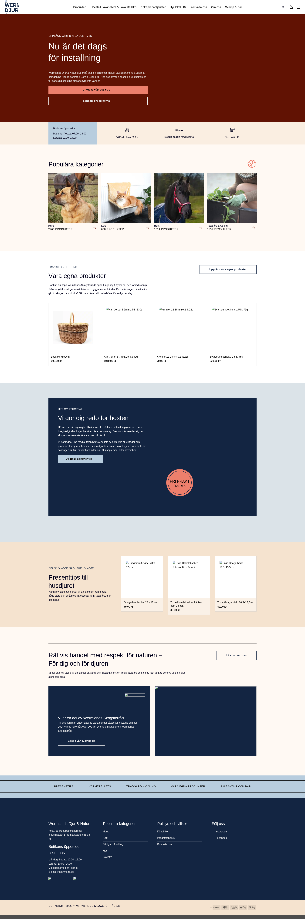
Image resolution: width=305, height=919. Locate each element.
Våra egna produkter (188, 786)
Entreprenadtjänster (153, 7)
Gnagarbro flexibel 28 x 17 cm (140, 602)
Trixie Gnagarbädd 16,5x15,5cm (235, 602)
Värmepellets (100, 786)
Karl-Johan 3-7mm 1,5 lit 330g (121, 356)
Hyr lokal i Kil (178, 7)
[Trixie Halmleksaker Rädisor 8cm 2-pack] (189, 577)
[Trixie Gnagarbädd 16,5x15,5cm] (235, 577)
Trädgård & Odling (141, 786)
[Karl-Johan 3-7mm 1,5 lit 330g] (126, 327)
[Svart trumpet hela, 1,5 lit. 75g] (232, 327)
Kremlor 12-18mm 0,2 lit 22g (173, 356)
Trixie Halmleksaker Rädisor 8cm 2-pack (186, 604)
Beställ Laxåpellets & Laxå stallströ (114, 7)
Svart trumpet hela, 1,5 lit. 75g (226, 356)
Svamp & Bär (233, 7)
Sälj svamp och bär (235, 786)
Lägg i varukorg (73, 348)
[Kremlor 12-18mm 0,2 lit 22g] (179, 327)
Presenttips (64, 786)
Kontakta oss (198, 7)
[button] (291, 7)
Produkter (79, 7)
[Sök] (284, 7)
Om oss (216, 7)
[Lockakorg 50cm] (73, 327)
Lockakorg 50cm (60, 356)
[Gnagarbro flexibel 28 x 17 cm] (142, 577)
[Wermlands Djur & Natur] (17, 7)
